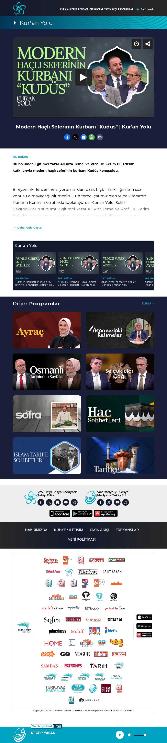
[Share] (160, 6)
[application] (83, 371)
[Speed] (149, 6)
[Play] (83, 371)
